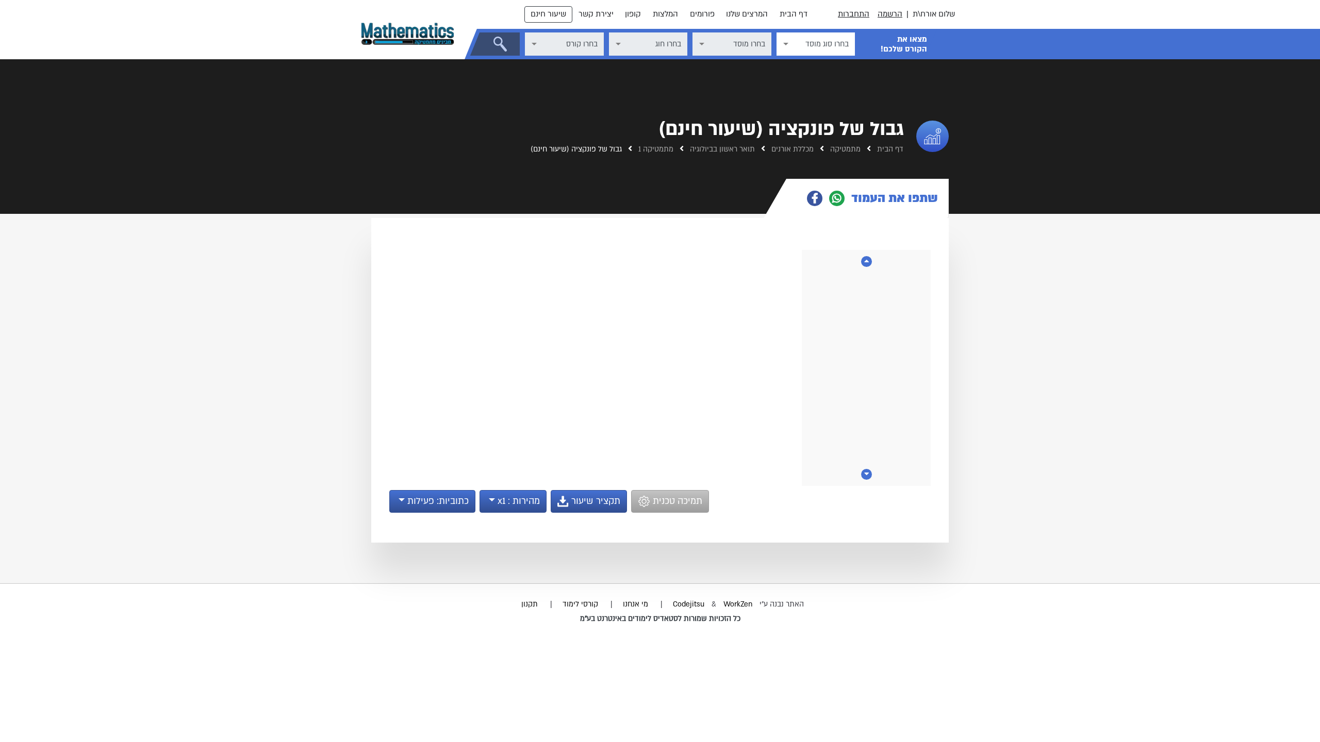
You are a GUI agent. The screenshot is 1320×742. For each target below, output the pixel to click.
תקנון (529, 604)
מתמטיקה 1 (654, 149)
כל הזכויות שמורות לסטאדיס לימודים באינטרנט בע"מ (660, 618)
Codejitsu (689, 604)
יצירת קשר (596, 14)
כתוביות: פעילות (437, 501)
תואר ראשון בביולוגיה (721, 149)
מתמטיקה (844, 149)
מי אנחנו (635, 604)
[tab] (867, 198)
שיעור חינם (548, 14)
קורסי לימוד (580, 604)
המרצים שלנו (747, 14)
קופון (633, 14)
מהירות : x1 (517, 501)
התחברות (853, 14)
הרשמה (890, 14)
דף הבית (793, 14)
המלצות (665, 14)
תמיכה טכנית (676, 501)
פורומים (702, 14)
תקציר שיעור (594, 501)
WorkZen (737, 604)
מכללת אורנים (791, 149)
